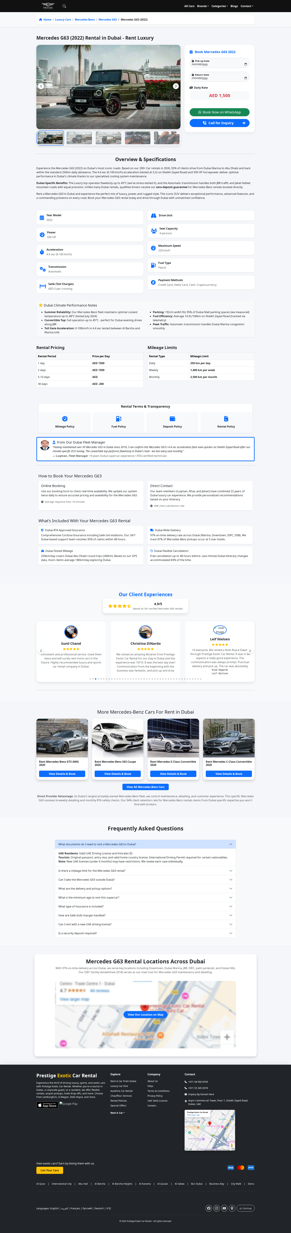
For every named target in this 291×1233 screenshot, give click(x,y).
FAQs (150, 1086)
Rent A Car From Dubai (123, 1081)
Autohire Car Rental (121, 1090)
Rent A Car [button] (116, 1112)
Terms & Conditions (159, 1090)
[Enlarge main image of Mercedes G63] (108, 86)
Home (47, 19)
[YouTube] (224, 1208)
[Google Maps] (232, 1208)
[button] (176, 86)
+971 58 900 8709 (198, 1081)
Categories (219, 6)
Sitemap (247, 1208)
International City (62, 1183)
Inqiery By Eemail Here (201, 1094)
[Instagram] (216, 1208)
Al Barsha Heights (122, 1183)
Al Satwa (179, 1183)
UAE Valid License (157, 1100)
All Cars (189, 6)
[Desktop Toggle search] (64, 6)
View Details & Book (62, 774)
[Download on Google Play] (68, 1105)
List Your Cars (50, 1170)
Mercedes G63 (108, 19)
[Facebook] (209, 1208)
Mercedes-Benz (85, 19)
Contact (246, 6)
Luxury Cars (63, 19)
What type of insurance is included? (81, 906)
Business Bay (216, 1183)
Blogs (234, 6)
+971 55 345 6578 (198, 1088)
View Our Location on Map (145, 1014)
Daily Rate (200, 87)
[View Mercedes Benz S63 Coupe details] (117, 738)
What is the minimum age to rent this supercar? (88, 897)
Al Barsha (100, 1183)
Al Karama (145, 1183)
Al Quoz (40, 1183)
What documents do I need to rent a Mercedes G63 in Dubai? (97, 844)
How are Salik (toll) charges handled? (81, 915)
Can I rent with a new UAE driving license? (84, 924)
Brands (202, 6)
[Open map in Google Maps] (210, 1130)
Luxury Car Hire (119, 1086)
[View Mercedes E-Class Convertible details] (173, 738)
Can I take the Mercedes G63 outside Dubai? (86, 879)
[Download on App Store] (47, 1105)
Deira (251, 1183)
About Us (153, 1081)
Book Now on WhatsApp (222, 112)
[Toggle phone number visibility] (244, 123)
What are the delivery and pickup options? (85, 888)
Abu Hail (83, 1183)
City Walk (236, 1183)
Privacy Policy (155, 1095)
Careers (152, 1105)
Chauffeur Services (121, 1095)
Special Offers (118, 1105)
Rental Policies (118, 1100)
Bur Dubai (197, 1183)
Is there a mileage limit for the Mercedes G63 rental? (91, 871)
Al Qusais (162, 1183)
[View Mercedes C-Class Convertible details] (229, 738)
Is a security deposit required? (77, 933)
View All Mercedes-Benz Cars (146, 787)
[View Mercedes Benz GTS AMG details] (62, 738)
